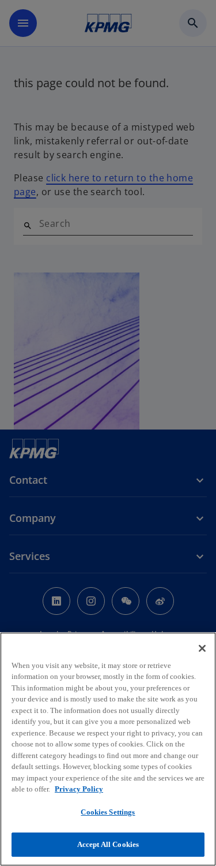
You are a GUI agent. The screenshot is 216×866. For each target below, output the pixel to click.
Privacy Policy (79, 789)
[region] (108, 749)
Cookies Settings (108, 812)
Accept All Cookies (108, 844)
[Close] (202, 648)
